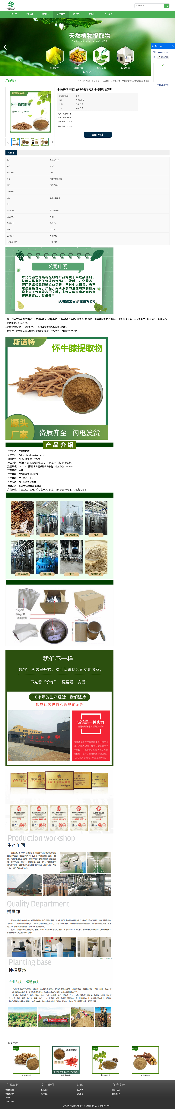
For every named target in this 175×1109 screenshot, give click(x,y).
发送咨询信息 (97, 135)
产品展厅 (61, 14)
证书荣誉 (77, 14)
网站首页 (95, 81)
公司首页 (13, 14)
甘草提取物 (145, 1075)
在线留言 (108, 14)
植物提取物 (115, 81)
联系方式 (93, 14)
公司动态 (45, 14)
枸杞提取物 (66, 1075)
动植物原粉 (9, 1094)
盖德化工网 (116, 1090)
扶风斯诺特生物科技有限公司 (74, 1106)
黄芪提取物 (26, 1075)
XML (108, 1106)
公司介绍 (29, 14)
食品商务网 (116, 1094)
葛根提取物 (105, 1075)
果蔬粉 (7, 1098)
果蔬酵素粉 (9, 1102)
